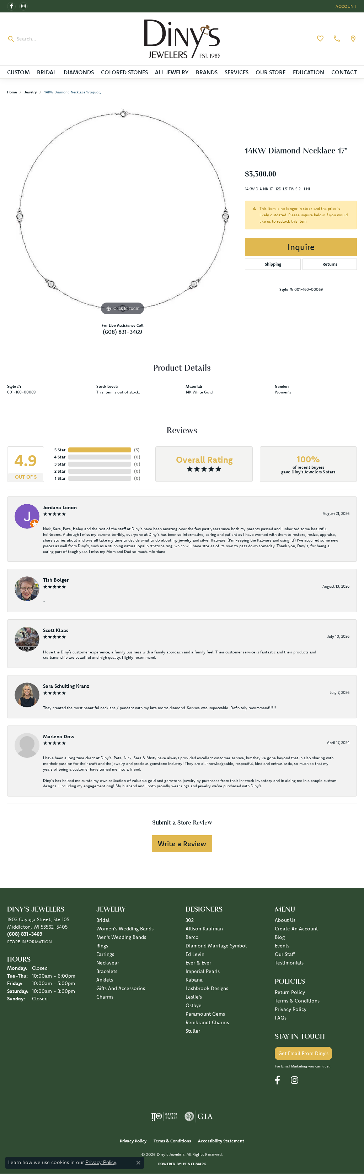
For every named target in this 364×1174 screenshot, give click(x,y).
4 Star (59, 457)
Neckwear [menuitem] (107, 963)
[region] (122, 210)
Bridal (46, 72)
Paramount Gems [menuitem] (205, 1014)
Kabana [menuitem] (194, 980)
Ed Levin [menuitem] (195, 954)
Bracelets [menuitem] (106, 971)
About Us (285, 920)
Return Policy (290, 992)
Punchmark (194, 1164)
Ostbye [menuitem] (194, 1005)
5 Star (59, 449)
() (137, 449)
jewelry (31, 92)
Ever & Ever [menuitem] (198, 963)
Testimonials (289, 963)
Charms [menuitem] (104, 997)
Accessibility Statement (221, 1140)
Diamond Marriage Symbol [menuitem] (216, 945)
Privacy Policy (290, 1009)
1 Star (60, 478)
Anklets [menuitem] (104, 980)
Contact (344, 72)
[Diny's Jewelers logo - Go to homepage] (182, 38)
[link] (336, 38)
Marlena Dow (58, 736)
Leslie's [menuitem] (194, 997)
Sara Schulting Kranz (66, 686)
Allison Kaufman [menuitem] (204, 928)
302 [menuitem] (190, 920)
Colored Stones (124, 72)
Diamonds (79, 72)
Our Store (270, 72)
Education (308, 72)
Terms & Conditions (297, 1001)
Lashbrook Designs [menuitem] (207, 988)
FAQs (281, 1018)
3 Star (59, 464)
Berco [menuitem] (192, 937)
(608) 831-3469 (122, 331)
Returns (329, 264)
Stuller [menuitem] (193, 1031)
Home (12, 92)
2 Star (59, 471)
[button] (345, 6)
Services (236, 72)
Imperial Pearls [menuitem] (203, 971)
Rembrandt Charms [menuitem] (207, 1022)
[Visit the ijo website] (164, 1116)
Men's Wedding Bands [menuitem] (121, 937)
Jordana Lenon (60, 507)
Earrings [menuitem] (105, 954)
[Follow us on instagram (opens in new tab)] (23, 6)
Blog (280, 937)
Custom (18, 72)
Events (282, 945)
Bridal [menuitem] (102, 920)
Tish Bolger (56, 580)
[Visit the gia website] (198, 1116)
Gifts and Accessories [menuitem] (120, 988)
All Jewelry (171, 72)
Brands (207, 72)
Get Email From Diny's (303, 1053)
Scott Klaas (55, 630)
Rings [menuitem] (102, 945)
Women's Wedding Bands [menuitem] (125, 928)
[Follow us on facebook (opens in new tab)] (11, 6)
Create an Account (296, 928)
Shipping (273, 264)
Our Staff (285, 954)
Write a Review (182, 843)
